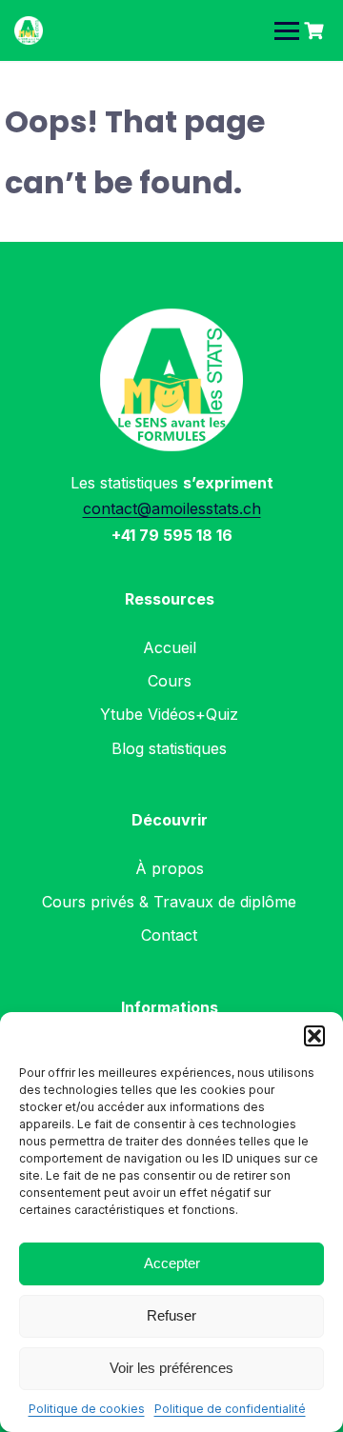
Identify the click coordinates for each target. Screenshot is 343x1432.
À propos (169, 868)
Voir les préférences (171, 1368)
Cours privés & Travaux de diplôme (169, 901)
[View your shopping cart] (316, 31)
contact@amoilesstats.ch (172, 508)
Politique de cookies (87, 1409)
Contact (169, 935)
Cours (170, 680)
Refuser (171, 1315)
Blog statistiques (169, 748)
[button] (314, 1035)
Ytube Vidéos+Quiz (169, 714)
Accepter (172, 1263)
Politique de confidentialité (230, 1409)
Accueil (169, 647)
